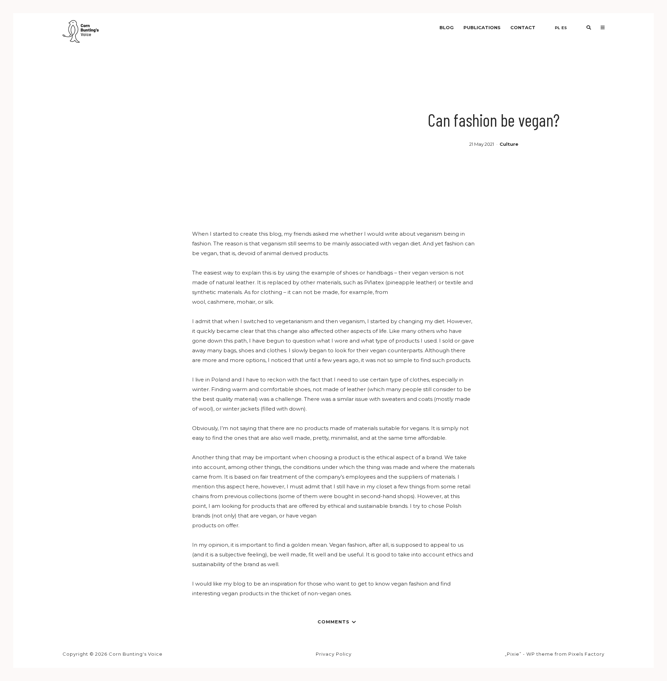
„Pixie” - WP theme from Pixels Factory (554, 654)
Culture (509, 144)
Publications (482, 27)
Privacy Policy (334, 654)
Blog (446, 27)
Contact (522, 27)
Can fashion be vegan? (494, 119)
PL (557, 27)
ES (564, 27)
